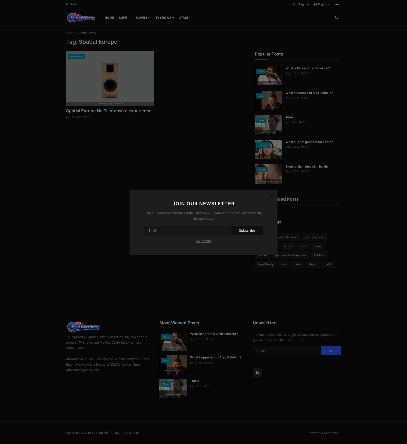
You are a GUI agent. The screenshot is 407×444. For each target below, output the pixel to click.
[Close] (271, 195)
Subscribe (247, 230)
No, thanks (203, 241)
